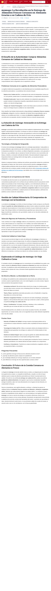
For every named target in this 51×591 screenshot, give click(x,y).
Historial (27, 17)
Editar (22, 17)
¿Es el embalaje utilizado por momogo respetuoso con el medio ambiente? (22, 357)
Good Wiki (2, 7)
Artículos (16, 1)
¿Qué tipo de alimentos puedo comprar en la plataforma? (17, 355)
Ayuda (30, 1)
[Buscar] (44, 2)
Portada (11, 1)
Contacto (26, 1)
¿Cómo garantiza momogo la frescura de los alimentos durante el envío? (21, 353)
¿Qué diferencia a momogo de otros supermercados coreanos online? (20, 359)
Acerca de (20, 2)
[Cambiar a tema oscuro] (47, 2)
